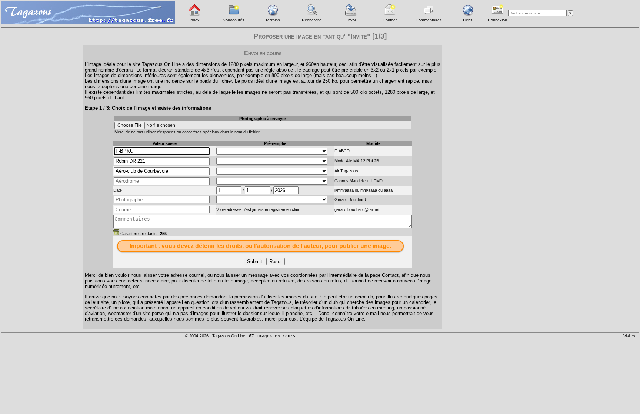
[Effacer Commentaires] (116, 232)
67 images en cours (272, 336)
